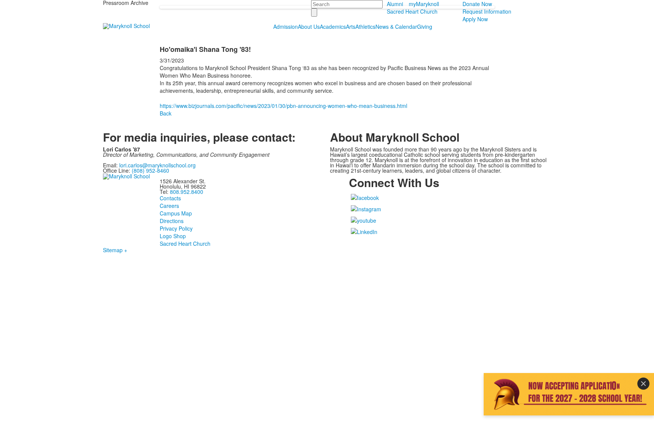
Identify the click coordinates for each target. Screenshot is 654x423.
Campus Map (176, 213)
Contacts (170, 198)
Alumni (395, 4)
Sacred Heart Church (412, 11)
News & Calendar (396, 26)
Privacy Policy (176, 228)
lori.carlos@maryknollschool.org (157, 165)
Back (165, 113)
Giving (424, 26)
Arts (350, 26)
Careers (169, 205)
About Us (309, 26)
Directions (172, 221)
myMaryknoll (424, 4)
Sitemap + (115, 250)
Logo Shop (173, 236)
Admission (285, 26)
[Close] (643, 384)
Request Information (486, 11)
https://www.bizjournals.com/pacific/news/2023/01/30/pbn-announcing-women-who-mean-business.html (283, 105)
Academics (333, 26)
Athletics (365, 26)
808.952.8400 (186, 191)
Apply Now (475, 19)
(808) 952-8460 (150, 170)
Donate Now (477, 4)
